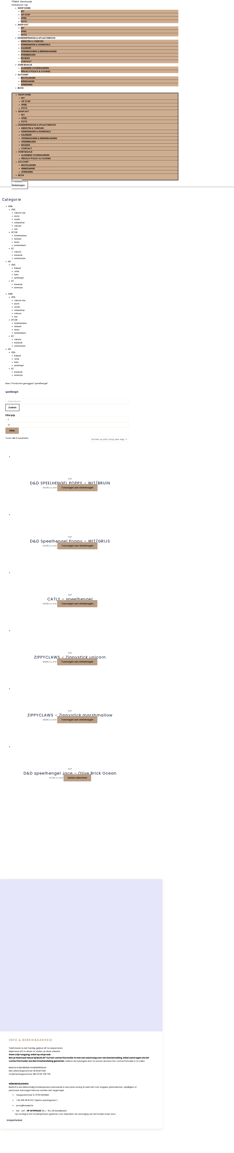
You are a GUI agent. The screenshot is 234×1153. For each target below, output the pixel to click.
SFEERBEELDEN (28, 54)
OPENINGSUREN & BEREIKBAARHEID (39, 51)
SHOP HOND (24, 8)
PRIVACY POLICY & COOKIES (35, 71)
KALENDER (26, 48)
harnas (16, 242)
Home (7, 383)
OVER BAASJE (25, 64)
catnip (16, 271)
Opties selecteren (77, 777)
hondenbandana (20, 235)
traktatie (17, 252)
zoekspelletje (19, 222)
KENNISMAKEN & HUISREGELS (35, 44)
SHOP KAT (23, 24)
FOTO (24, 21)
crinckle (17, 219)
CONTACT (26, 61)
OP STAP (25, 14)
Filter (12, 430)
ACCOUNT (23, 74)
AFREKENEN (26, 84)
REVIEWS (25, 58)
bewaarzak (18, 255)
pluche (16, 216)
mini (15, 229)
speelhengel (19, 278)
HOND (10, 206)
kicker (16, 274)
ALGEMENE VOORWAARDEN (35, 68)
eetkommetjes (20, 258)
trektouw (17, 226)
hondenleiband (20, 245)
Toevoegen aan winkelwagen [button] (77, 487)
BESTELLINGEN (28, 77)
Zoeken (12, 407)
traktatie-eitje (19, 213)
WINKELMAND (28, 81)
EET (22, 11)
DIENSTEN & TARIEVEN (32, 41)
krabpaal (17, 268)
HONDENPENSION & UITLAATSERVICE (36, 38)
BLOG (21, 88)
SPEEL (24, 18)
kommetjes (18, 287)
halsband (17, 239)
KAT (9, 261)
